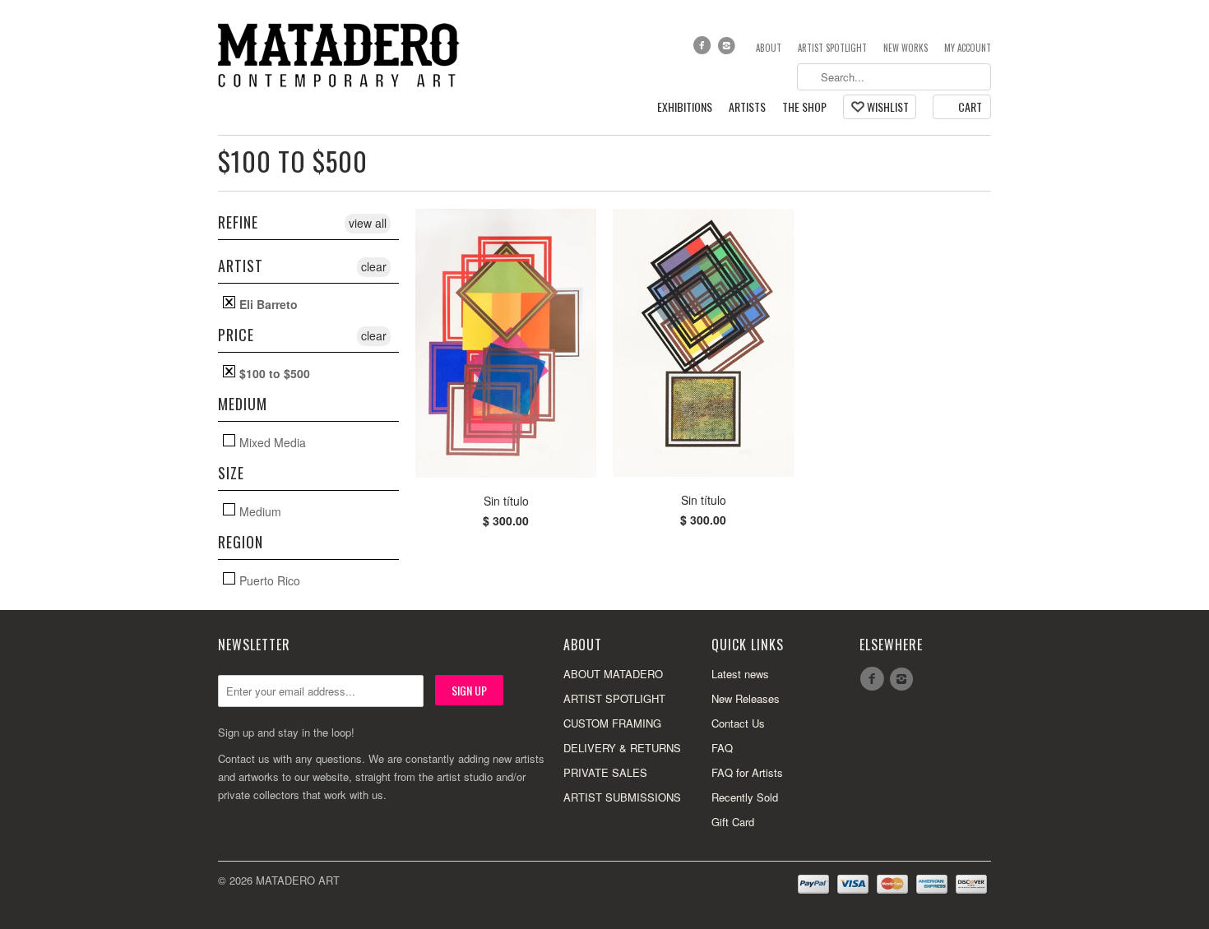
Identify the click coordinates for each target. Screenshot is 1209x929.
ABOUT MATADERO (613, 674)
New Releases (745, 698)
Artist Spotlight (832, 47)
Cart (970, 106)
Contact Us (738, 723)
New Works (905, 47)
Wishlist (888, 106)
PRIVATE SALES (605, 772)
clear (374, 266)
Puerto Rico (268, 580)
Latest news (740, 674)
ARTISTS (747, 107)
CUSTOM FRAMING (612, 723)
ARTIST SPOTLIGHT (614, 698)
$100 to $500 (293, 160)
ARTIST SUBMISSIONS (622, 797)
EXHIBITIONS (684, 107)
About (768, 47)
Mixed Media (271, 442)
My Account (967, 47)
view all (368, 223)
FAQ (722, 748)
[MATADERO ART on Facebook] (703, 49)
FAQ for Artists (747, 772)
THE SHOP (804, 107)
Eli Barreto (267, 304)
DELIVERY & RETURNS (622, 748)
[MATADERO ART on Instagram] (728, 49)
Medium (258, 511)
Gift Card (732, 822)
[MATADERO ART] (341, 54)
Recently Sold (744, 797)
